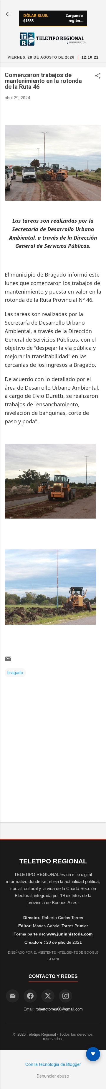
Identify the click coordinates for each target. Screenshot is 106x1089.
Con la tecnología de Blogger (53, 1064)
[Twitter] (47, 996)
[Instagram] (65, 996)
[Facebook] (30, 996)
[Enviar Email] (12, 996)
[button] (97, 76)
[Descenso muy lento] (93, 1054)
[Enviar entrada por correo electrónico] (8, 661)
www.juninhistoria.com (69, 934)
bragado (15, 672)
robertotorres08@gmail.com (59, 1009)
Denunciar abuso (53, 1076)
